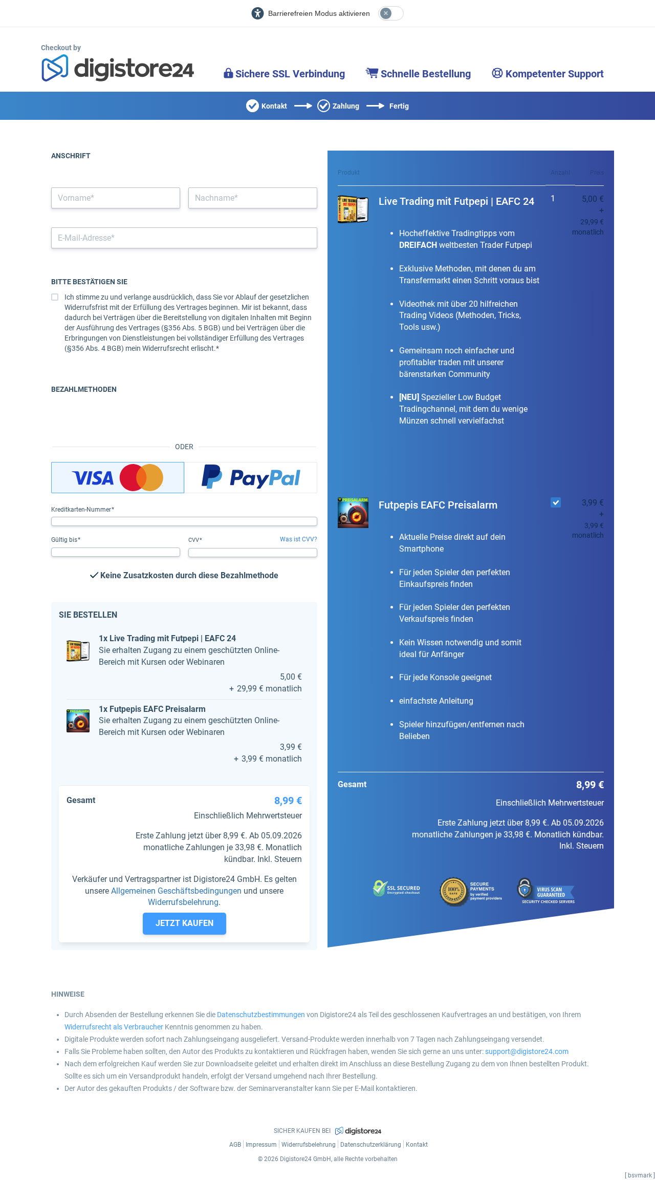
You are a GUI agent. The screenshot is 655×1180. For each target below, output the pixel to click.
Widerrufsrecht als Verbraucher (113, 1027)
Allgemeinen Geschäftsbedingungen (176, 891)
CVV (194, 540)
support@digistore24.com (527, 1051)
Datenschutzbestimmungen (261, 1014)
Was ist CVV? (298, 539)
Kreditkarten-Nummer (82, 509)
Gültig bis (65, 539)
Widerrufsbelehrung (183, 902)
